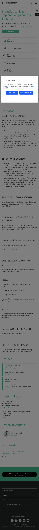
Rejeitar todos (12, 92)
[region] (19, 89)
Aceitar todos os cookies (26, 92)
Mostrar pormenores (19, 98)
